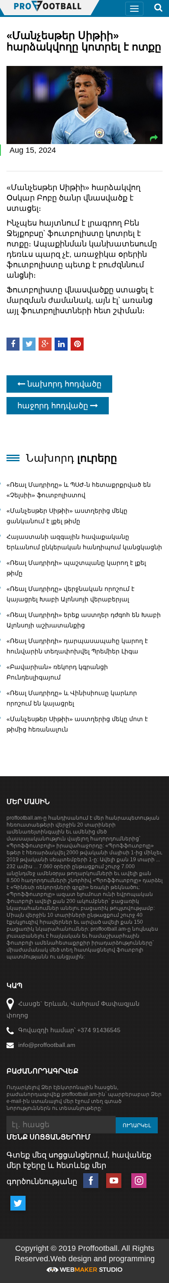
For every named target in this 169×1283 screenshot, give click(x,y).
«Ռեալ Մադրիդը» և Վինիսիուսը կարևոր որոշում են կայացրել (71, 698)
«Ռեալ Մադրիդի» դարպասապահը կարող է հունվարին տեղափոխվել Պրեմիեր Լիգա (77, 646)
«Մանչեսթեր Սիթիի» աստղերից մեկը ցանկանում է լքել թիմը (66, 516)
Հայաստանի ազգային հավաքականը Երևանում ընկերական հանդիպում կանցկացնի (84, 542)
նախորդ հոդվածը (63, 384)
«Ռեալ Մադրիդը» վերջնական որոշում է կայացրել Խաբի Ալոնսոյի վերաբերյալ (70, 594)
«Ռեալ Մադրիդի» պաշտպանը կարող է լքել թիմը (76, 568)
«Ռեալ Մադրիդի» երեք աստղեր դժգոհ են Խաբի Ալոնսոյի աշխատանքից (83, 620)
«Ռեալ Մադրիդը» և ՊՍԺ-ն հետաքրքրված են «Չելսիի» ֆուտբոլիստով (78, 490)
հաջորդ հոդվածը (53, 405)
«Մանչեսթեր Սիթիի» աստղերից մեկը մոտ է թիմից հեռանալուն (77, 724)
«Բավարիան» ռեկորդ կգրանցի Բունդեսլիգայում (57, 672)
